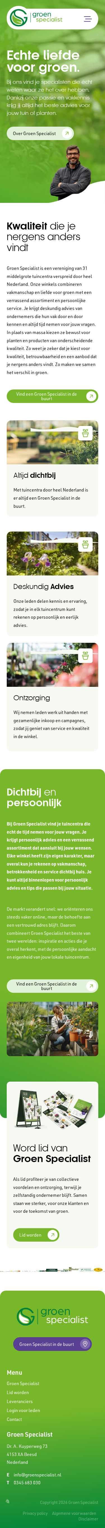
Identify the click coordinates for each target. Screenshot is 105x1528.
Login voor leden (23, 1410)
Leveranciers (20, 1401)
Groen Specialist (23, 1383)
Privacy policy (35, 1513)
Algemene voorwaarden (74, 1513)
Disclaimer (88, 1519)
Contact (14, 1419)
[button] (88, 19)
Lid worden (18, 1392)
